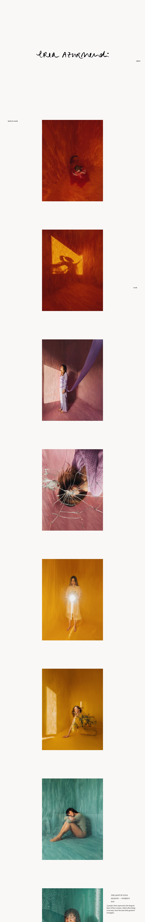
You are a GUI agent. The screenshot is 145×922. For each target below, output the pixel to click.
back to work (13, 121)
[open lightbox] (72, 174)
